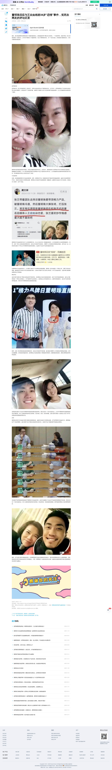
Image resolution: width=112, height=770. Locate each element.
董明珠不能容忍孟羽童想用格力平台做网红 (24, 654)
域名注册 (17, 751)
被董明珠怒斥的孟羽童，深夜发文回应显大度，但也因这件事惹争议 (30, 663)
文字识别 (49, 758)
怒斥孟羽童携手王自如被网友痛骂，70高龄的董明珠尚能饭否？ (29, 635)
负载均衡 (28, 758)
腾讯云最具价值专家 (55, 733)
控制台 (96, 5)
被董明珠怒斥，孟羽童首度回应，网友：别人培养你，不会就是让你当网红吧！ (32, 640)
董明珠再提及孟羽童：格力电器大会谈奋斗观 (24, 714)
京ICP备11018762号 (67, 767)
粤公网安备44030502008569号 (70, 765)
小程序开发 (81, 758)
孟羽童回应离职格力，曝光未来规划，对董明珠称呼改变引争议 (29, 682)
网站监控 (92, 758)
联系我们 (77, 737)
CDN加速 (49, 755)
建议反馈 (91, 5)
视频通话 (60, 755)
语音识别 (102, 755)
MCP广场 (35, 9)
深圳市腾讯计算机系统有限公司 (41, 765)
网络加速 (60, 751)
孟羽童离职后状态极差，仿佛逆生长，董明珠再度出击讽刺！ (28, 710)
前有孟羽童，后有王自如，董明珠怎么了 (23, 645)
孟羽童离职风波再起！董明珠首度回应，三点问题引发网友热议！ (29, 626)
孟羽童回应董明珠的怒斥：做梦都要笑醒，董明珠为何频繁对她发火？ (30, 696)
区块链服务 (39, 751)
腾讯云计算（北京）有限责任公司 (47, 767)
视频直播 (102, 751)
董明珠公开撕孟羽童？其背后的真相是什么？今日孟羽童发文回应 (29, 677)
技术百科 (4, 743)
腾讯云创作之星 (54, 737)
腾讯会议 (28, 755)
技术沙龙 (4, 737)
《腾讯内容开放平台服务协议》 (58, 605)
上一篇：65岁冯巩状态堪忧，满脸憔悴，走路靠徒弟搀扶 (23, 613)
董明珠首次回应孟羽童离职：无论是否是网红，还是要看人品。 (29, 686)
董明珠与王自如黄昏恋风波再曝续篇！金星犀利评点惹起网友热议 (29, 631)
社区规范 (77, 733)
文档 (87, 5)
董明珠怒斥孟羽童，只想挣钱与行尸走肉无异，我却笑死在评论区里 (30, 659)
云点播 (59, 758)
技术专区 (4, 745)
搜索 (96, 9)
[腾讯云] (4, 5)
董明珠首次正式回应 (18, 668)
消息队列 (49, 751)
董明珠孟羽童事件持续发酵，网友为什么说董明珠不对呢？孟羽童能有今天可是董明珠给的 (33, 705)
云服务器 (28, 751)
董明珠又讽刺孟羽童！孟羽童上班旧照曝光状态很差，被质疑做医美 (30, 691)
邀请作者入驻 (30, 735)
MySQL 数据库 (82, 755)
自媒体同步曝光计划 (31, 733)
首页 (3, 9)
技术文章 (4, 733)
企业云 (38, 755)
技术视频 (4, 739)
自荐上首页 (29, 737)
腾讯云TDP (53, 739)
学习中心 (4, 741)
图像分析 (70, 755)
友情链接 (77, 739)
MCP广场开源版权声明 (80, 741)
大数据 (70, 758)
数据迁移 (102, 758)
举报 (70, 20)
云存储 (91, 751)
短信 (38, 758)
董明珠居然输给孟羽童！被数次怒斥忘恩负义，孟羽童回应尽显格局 (30, 673)
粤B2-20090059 (59, 765)
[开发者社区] (13, 5)
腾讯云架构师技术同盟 (56, 735)
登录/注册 (106, 5)
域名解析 (81, 751)
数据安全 (17, 758)
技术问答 (4, 735)
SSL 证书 (92, 755)
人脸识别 (17, 755)
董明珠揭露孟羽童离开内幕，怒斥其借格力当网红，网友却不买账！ (30, 700)
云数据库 (70, 751)
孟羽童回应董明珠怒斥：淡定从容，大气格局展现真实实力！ (28, 649)
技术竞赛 (29, 739)
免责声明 (77, 735)
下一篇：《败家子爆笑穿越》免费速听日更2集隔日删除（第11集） (25, 615)
